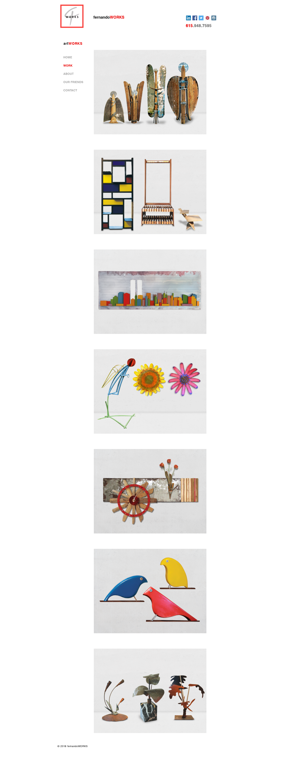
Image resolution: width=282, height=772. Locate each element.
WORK (68, 65)
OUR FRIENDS (73, 82)
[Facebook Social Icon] (194, 18)
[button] (150, 92)
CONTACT (70, 90)
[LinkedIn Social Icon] (188, 18)
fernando (108, 17)
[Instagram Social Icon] (213, 18)
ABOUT (68, 73)
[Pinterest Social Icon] (207, 18)
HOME (67, 57)
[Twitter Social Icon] (201, 18)
